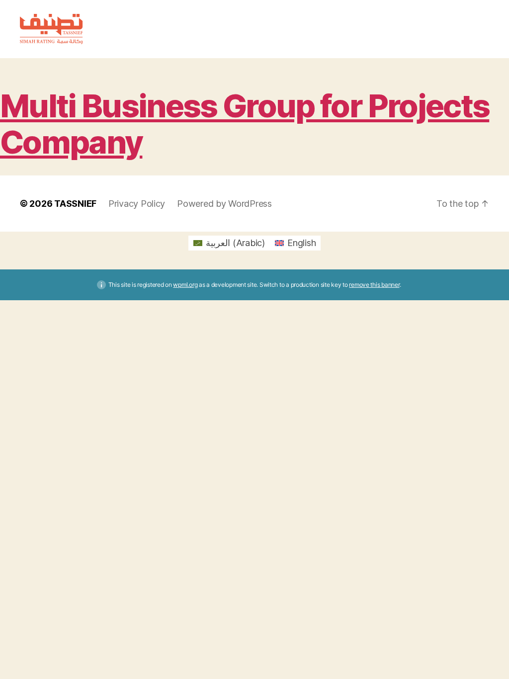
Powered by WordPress (224, 203)
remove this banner (374, 284)
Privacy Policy (136, 203)
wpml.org (185, 284)
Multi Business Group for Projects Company (244, 123)
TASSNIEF (75, 203)
